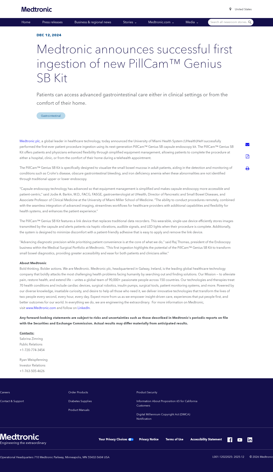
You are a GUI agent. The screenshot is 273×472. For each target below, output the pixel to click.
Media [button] (191, 22)
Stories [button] (128, 22)
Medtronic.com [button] (159, 22)
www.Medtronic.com (41, 308)
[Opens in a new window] (230, 441)
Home (26, 22)
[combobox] (243, 9)
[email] (247, 144)
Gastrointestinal (51, 116)
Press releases (52, 22)
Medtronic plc (30, 141)
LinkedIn (84, 308)
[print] (247, 168)
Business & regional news (93, 22)
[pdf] (247, 156)
